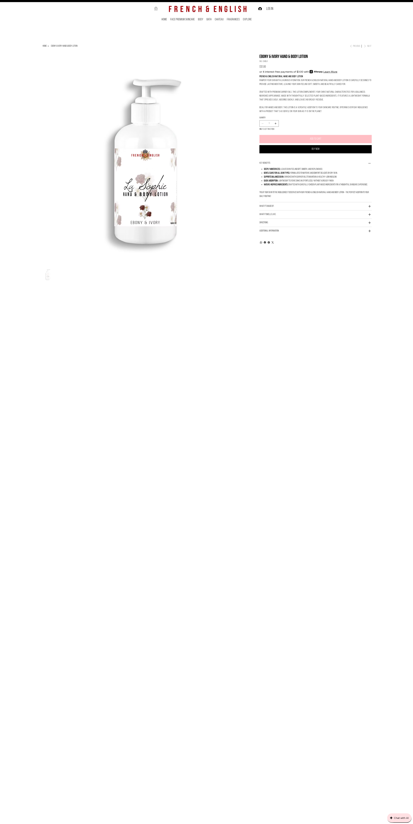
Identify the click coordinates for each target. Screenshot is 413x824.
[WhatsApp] (261, 242)
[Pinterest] (268, 242)
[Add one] (275, 123)
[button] (155, 8)
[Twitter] (272, 242)
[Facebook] (265, 242)
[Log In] (259, 9)
